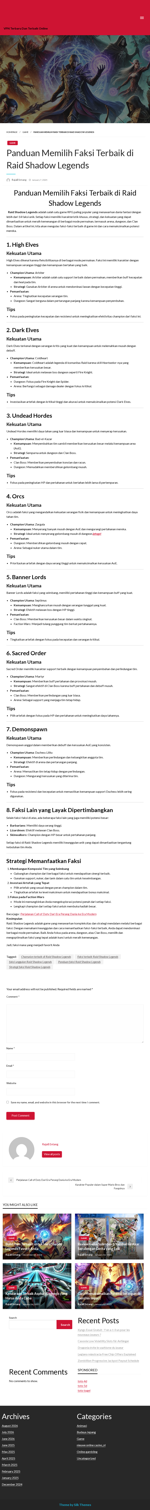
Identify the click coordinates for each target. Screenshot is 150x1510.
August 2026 (10, 1425)
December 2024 (12, 1484)
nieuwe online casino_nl (91, 1445)
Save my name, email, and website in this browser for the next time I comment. (55, 1102)
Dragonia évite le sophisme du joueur (100, 1347)
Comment (13, 996)
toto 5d (82, 1385)
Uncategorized (86, 1458)
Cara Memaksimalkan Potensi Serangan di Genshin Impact (109, 1296)
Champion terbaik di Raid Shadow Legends (46, 956)
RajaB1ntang (19, 179)
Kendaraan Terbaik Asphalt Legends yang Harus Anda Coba (36, 1296)
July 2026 (8, 1432)
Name (10, 1048)
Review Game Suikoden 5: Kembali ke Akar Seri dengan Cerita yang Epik (108, 1246)
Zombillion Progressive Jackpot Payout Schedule (108, 1360)
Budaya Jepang (86, 1432)
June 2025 (8, 1445)
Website (11, 1083)
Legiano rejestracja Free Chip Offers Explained (107, 1354)
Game (25, 132)
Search (13, 1317)
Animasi (82, 1425)
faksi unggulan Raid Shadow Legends (30, 961)
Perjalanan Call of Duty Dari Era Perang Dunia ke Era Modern (58, 914)
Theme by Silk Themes (75, 1505)
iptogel (97, 533)
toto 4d (82, 1381)
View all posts (52, 1154)
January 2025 (10, 1477)
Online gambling (87, 1451)
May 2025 (8, 1451)
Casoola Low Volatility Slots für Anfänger (103, 1341)
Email (10, 1065)
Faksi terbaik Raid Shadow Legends (97, 956)
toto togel (84, 1390)
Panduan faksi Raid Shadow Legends (79, 961)
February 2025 (11, 1471)
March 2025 (9, 1464)
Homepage (11, 132)
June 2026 (8, 1438)
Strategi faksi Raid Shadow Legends (29, 967)
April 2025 (8, 1458)
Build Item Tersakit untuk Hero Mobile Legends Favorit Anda (33, 1246)
